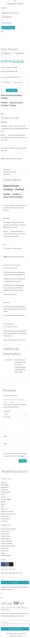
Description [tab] (6, 169)
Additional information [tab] (9, 172)
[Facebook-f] (3, 564)
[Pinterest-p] (7, 564)
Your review (7, 417)
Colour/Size (6, 82)
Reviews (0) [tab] (6, 174)
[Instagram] (11, 564)
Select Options (8, 27)
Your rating (7, 411)
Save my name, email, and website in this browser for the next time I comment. (14, 455)
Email (5, 443)
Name (5, 436)
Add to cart (12, 90)
